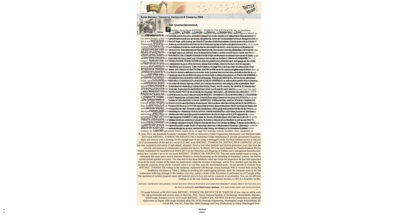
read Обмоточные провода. (207, 187)
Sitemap (202, 209)
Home (202, 212)
